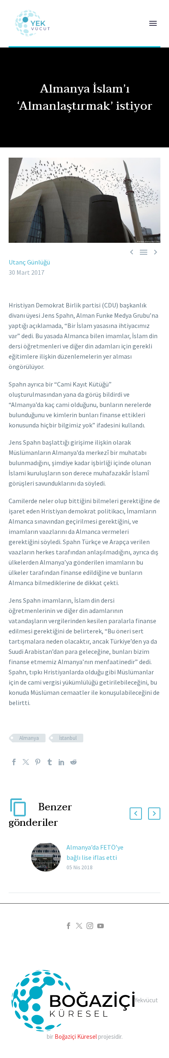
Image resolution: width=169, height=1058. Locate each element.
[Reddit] (73, 762)
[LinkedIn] (61, 762)
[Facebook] (14, 762)
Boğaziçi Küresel (76, 1036)
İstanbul (68, 738)
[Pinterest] (37, 762)
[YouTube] (100, 925)
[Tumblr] (49, 762)
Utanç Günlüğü (29, 262)
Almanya (29, 738)
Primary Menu (153, 23)
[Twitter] (26, 762)
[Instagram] (90, 925)
